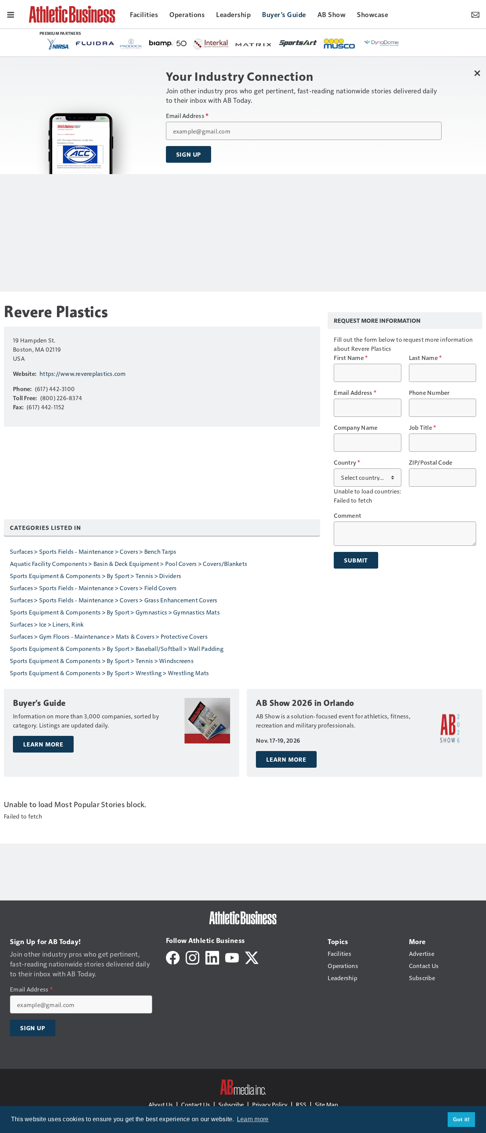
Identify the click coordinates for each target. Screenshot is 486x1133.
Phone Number (429, 393)
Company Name (355, 427)
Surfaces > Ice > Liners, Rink (47, 624)
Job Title (422, 427)
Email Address (187, 116)
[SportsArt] (298, 42)
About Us (160, 1104)
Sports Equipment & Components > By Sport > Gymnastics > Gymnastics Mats (115, 612)
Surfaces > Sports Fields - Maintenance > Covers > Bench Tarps (93, 551)
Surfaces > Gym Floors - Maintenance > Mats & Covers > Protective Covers (109, 636)
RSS (301, 1104)
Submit (356, 560)
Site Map (326, 1104)
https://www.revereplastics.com (82, 373)
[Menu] (10, 14)
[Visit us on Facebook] (173, 957)
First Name (351, 358)
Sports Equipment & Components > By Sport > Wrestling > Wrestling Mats (109, 673)
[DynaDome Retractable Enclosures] (382, 42)
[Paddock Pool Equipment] (131, 44)
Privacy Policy (269, 1104)
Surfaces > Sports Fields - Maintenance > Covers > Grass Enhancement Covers (114, 600)
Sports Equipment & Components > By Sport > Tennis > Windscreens (102, 661)
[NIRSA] (58, 44)
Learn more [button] (253, 1119)
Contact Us (195, 1104)
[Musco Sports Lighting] (340, 44)
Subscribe (231, 1104)
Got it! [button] (461, 1119)
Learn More (43, 744)
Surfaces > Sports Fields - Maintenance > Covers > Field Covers (93, 588)
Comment (347, 515)
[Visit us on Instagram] (192, 957)
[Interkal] (211, 44)
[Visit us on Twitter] (252, 957)
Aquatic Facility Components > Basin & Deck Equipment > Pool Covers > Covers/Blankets (128, 563)
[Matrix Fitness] (254, 44)
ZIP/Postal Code (431, 462)
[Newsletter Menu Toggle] (475, 14)
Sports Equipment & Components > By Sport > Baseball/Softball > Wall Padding (117, 648)
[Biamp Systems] (168, 43)
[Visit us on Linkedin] (212, 957)
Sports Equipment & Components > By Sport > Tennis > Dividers (95, 576)
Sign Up (188, 154)
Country (347, 462)
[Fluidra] (95, 43)
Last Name (425, 358)
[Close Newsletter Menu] (477, 73)
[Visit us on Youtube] (232, 957)
